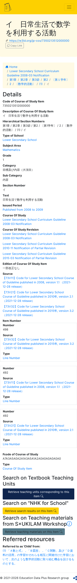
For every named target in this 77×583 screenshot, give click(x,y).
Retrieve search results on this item (29, 511)
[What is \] (69, 524)
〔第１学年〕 (60, 79)
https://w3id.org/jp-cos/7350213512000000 (39, 40)
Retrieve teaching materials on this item (32, 531)
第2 (45, 79)
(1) (41, 84)
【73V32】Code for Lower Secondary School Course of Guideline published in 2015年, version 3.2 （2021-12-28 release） (38, 311)
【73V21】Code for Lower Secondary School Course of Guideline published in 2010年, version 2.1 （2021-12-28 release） (38, 296)
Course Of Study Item (17, 468)
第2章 (24, 79)
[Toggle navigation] (69, 7)
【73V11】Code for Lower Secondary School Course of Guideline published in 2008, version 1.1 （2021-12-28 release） (38, 282)
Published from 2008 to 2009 (23, 209)
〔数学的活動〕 (25, 84)
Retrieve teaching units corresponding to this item (38, 494)
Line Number (11, 358)
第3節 (35, 79)
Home (12, 67)
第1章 (12, 79)
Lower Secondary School (20, 140)
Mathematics (11, 150)
